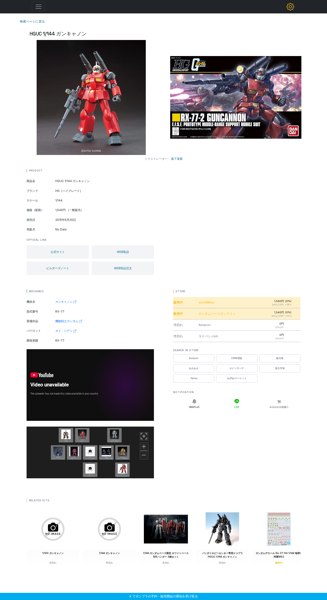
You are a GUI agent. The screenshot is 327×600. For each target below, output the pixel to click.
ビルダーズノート (57, 268)
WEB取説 (123, 252)
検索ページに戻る (32, 21)
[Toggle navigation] (38, 6)
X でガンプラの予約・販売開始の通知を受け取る (163, 596)
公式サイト (58, 252)
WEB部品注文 (123, 268)
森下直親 (177, 158)
